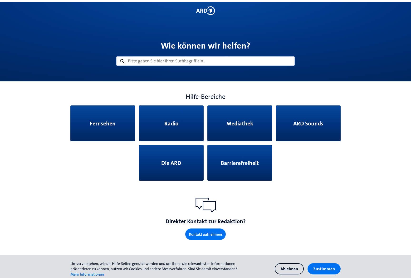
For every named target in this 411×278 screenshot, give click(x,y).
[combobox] (205, 61)
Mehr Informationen (87, 274)
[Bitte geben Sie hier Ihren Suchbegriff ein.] (205, 61)
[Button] (205, 10)
